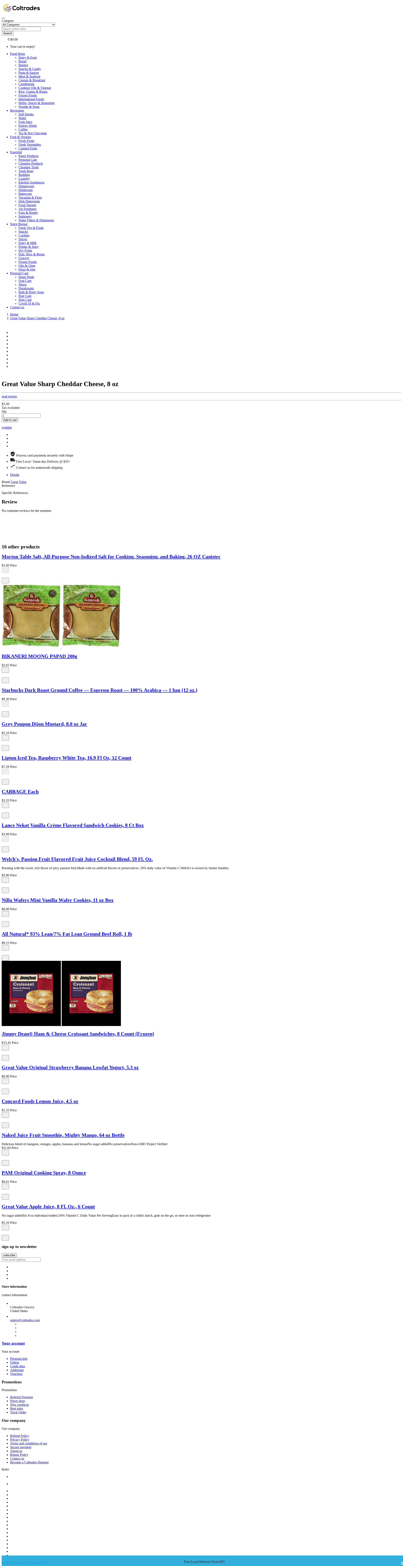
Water (22, 118)
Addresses (17, 1370)
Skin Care (25, 299)
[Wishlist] (5, 580)
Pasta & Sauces (28, 72)
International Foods (31, 99)
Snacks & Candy (29, 69)
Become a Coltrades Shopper (29, 1462)
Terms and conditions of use (28, 1443)
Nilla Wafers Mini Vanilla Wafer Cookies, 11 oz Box (58, 900)
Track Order (18, 1412)
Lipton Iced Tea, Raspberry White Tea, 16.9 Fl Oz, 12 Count (66, 758)
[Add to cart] (5, 670)
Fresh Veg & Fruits (31, 228)
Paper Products (28, 156)
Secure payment (20, 1447)
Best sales (16, 1408)
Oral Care (24, 281)
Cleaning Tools (28, 167)
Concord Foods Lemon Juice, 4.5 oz (40, 1101)
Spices (22, 239)
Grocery (23, 258)
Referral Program (21, 1397)
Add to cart (10, 420)
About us (16, 1451)
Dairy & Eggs (27, 57)
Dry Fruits (25, 250)
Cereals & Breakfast (31, 80)
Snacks (23, 231)
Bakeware (25, 193)
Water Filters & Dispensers (36, 220)
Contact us (17, 1458)
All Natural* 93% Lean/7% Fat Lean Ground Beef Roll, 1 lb (67, 934)
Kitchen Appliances (31, 182)
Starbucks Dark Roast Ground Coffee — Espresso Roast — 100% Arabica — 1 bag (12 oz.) (99, 690)
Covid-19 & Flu (29, 303)
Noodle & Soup (28, 106)
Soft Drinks (26, 114)
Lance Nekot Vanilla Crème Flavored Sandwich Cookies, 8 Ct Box (73, 825)
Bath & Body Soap (31, 292)
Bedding (24, 175)
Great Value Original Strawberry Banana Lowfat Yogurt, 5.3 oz (70, 1067)
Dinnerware (26, 186)
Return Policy (19, 1454)
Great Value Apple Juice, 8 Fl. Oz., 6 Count (48, 1206)
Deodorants (26, 288)
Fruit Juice (25, 122)
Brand (6, 482)
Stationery (25, 216)
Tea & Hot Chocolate (32, 133)
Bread (22, 61)
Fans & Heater (28, 212)
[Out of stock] (5, 570)
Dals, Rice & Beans (31, 254)
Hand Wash (26, 277)
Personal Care (27, 159)
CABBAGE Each (20, 791)
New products (19, 1404)
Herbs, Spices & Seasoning (36, 103)
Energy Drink (27, 125)
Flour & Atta (26, 269)
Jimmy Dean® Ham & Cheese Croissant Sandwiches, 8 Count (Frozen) (78, 1034)
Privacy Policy (19, 1439)
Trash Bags (25, 171)
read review (9, 396)
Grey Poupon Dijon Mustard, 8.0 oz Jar (44, 724)
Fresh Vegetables (29, 144)
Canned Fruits (27, 148)
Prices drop (17, 1401)
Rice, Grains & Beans (32, 91)
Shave (22, 284)
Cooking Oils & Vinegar (34, 88)
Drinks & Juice (28, 246)
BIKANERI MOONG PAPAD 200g (39, 656)
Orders (14, 1362)
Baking (23, 65)
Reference (8, 485)
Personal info (18, 1358)
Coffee (22, 129)
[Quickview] (4, 575)
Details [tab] (14, 475)
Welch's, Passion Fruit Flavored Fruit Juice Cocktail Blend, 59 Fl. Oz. (77, 859)
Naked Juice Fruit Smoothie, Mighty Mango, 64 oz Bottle (63, 1135)
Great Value (18, 482)
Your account (13, 1343)
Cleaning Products (30, 163)
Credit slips (17, 1366)
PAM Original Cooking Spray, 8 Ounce (44, 1172)
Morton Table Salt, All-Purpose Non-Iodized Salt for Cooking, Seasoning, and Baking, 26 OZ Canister (111, 556)
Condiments (26, 84)
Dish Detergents (29, 201)
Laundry (24, 178)
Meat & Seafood (29, 76)
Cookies (23, 235)
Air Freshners (27, 209)
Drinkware (25, 190)
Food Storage (27, 205)
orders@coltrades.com (25, 1320)
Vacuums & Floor (30, 197)
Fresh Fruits (26, 141)
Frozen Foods (27, 95)
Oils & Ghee (26, 265)
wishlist (7, 427)
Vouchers (16, 1374)
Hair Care (24, 296)
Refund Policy (19, 1436)
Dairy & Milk (27, 243)
